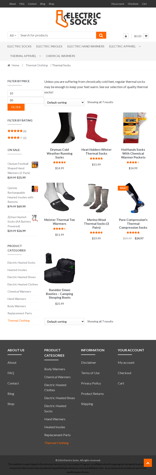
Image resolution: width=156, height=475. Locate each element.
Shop (51, 3)
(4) (17, 131)
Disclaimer (88, 362)
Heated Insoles (17, 270)
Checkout (133, 3)
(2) (17, 138)
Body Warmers (17, 306)
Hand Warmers (17, 298)
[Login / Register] (125, 36)
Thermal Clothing (37, 65)
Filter (16, 107)
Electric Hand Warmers (85, 46)
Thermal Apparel (23, 56)
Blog (42, 3)
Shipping (87, 404)
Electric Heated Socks (21, 262)
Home (15, 65)
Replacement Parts (20, 313)
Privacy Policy (91, 383)
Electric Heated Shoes (22, 277)
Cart (144, 3)
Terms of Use (90, 373)
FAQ (22, 3)
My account (118, 3)
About (12, 3)
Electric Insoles (49, 46)
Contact (32, 3)
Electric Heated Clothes (23, 284)
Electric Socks (19, 46)
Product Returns (92, 393)
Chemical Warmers (60, 56)
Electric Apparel (122, 46)
